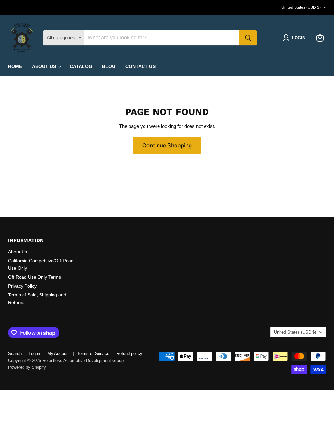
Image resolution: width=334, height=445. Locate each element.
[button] (295, 38)
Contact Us (140, 66)
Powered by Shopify (27, 367)
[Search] (248, 37)
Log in (34, 353)
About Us (17, 251)
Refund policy (129, 353)
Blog (109, 66)
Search (15, 353)
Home (15, 66)
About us (44, 66)
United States (301, 7)
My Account (58, 353)
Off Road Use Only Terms (34, 277)
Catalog (81, 66)
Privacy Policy (22, 286)
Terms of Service (93, 353)
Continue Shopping (167, 145)
